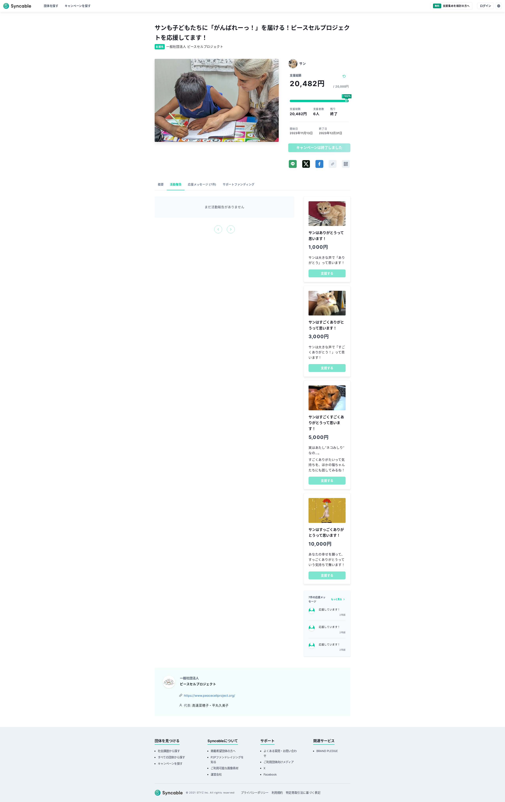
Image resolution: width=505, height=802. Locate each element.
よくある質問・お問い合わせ (280, 753)
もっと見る (336, 599)
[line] (293, 164)
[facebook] (319, 164)
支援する (327, 273)
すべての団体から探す (171, 757)
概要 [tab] (161, 184)
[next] (231, 229)
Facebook (270, 774)
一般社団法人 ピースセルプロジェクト (194, 47)
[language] (499, 6)
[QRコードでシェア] (346, 164)
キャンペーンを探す (170, 763)
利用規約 (277, 792)
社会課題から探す (169, 751)
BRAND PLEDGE (327, 751)
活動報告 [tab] (175, 184)
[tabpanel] (224, 215)
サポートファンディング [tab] (238, 184)
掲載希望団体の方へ (223, 751)
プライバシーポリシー (254, 792)
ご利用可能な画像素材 (224, 768)
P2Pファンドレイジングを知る (227, 760)
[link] (333, 164)
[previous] (218, 229)
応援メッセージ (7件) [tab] (202, 184)
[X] (306, 164)
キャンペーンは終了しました (319, 148)
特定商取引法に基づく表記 (303, 792)
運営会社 (216, 774)
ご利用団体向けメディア (279, 762)
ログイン (485, 6)
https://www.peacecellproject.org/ (209, 696)
